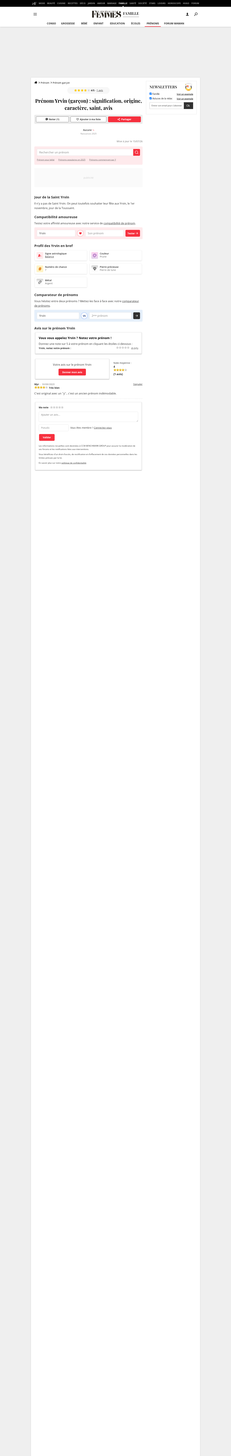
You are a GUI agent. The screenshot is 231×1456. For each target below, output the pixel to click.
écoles (135, 23)
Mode (42, 3)
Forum (195, 3)
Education (117, 23)
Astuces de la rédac (162, 99)
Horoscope (174, 3)
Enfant (98, 23)
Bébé (84, 23)
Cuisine (61, 3)
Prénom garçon (61, 82)
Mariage (112, 3)
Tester (131, 233)
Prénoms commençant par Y (102, 159)
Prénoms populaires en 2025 (71, 159)
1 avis (100, 90)
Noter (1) (54, 119)
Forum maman (174, 23)
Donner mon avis (72, 372)
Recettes (73, 3)
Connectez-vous (103, 427)
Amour (101, 3)
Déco (83, 3)
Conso (51, 23)
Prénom (45, 82)
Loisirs (162, 3)
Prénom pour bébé (45, 159)
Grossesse (68, 23)
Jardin (91, 3)
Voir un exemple (185, 94)
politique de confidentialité (73, 462)
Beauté (51, 3)
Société (142, 3)
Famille (123, 3)
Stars (152, 3)
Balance (49, 256)
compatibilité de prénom (119, 223)
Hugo (186, 3)
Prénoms (153, 23)
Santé (133, 3)
